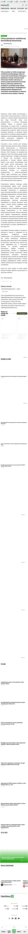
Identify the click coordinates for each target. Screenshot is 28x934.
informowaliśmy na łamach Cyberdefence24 (13, 224)
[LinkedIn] (15, 918)
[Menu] (26, 5)
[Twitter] (9, 918)
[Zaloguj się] (23, 5)
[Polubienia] (2, 927)
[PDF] (10, 281)
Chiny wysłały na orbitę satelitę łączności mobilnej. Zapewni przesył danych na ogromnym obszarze (14, 270)
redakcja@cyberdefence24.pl (9, 307)
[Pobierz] (18, 46)
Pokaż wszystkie (5, 291)
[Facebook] (12, 918)
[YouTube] (18, 918)
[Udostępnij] (26, 927)
